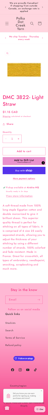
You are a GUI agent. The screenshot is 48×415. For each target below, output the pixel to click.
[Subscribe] (39, 300)
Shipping (7, 116)
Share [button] (10, 124)
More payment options (24, 178)
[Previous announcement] (6, 7)
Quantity (7, 132)
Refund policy (13, 345)
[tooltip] (43, 162)
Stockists (10, 323)
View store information (19, 196)
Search (9, 330)
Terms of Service (15, 338)
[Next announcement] (42, 7)
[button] (7, 23)
